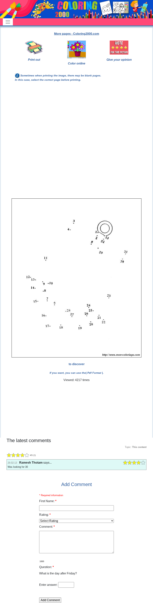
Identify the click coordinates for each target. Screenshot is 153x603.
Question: (46, 567)
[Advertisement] (76, 115)
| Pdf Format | (94, 372)
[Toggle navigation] (8, 21)
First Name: (47, 501)
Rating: (45, 514)
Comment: (47, 526)
